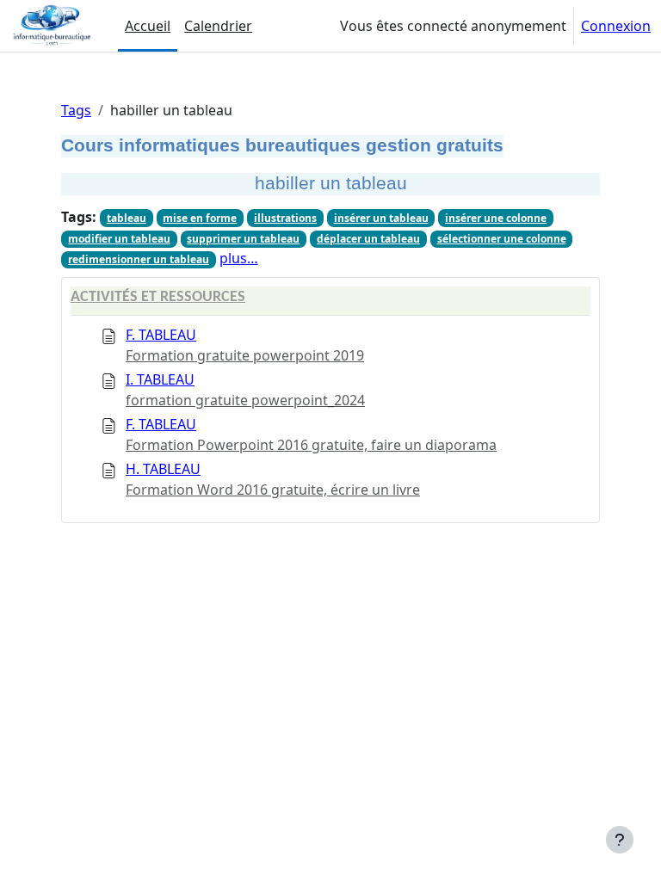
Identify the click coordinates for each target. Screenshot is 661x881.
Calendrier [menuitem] (218, 25)
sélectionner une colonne (501, 238)
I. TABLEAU (160, 379)
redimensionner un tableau (138, 259)
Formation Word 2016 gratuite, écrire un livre (273, 489)
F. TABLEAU (161, 334)
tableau (126, 218)
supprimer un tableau (243, 238)
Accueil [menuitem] (147, 25)
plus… (238, 258)
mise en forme (200, 218)
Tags (76, 110)
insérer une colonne (496, 218)
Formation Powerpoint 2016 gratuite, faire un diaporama (311, 444)
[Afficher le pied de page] (619, 839)
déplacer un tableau (368, 238)
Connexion (616, 25)
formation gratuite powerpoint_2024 (245, 400)
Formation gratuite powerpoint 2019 (245, 355)
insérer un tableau (381, 218)
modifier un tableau (119, 238)
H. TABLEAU (163, 468)
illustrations (285, 218)
